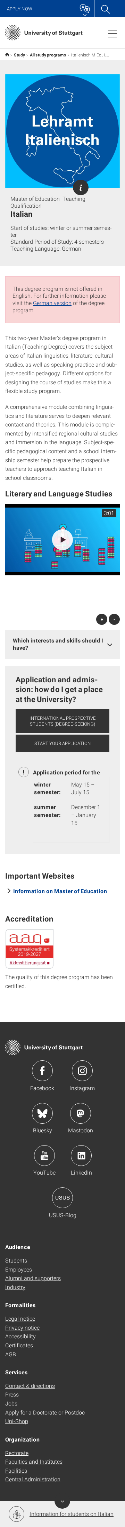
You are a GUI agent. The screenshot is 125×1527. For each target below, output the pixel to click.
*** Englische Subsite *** (7, 54)
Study (19, 54)
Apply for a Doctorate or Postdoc (45, 1412)
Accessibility (20, 1336)
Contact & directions (30, 1385)
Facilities (16, 1470)
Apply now (19, 9)
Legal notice (20, 1318)
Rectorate (16, 1452)
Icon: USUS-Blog (62, 1197)
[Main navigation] (112, 33)
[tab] (62, 644)
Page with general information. (81, 187)
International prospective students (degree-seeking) (63, 721)
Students (16, 1260)
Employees (18, 1269)
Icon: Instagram (82, 1070)
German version (52, 302)
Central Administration (32, 1479)
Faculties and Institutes (33, 1461)
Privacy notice (22, 1327)
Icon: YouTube (44, 1155)
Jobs (11, 1403)
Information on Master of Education (60, 891)
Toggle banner (62, 1501)
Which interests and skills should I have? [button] (58, 644)
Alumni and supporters (33, 1278)
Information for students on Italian (72, 1513)
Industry (15, 1287)
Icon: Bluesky (42, 1113)
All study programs (48, 54)
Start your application (62, 743)
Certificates (19, 1345)
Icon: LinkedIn (81, 1155)
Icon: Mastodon (80, 1113)
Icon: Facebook (42, 1070)
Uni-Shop (16, 1421)
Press (12, 1394)
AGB (10, 1354)
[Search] (105, 8)
